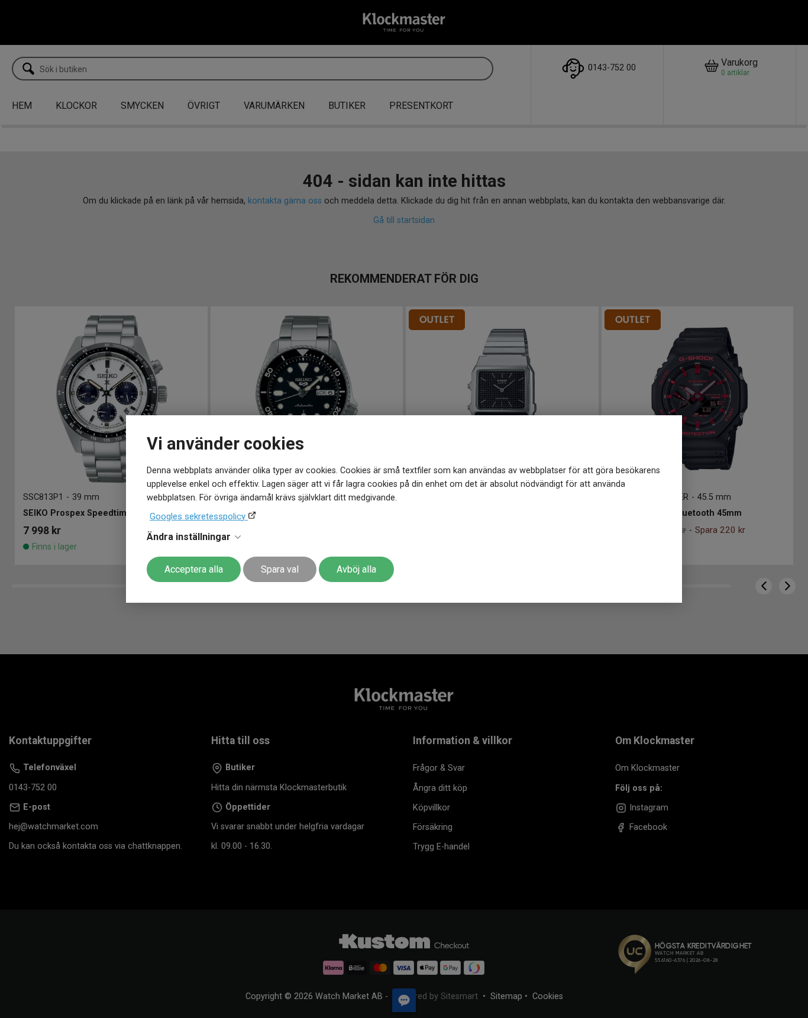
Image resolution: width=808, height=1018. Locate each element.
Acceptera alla (193, 569)
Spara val (280, 569)
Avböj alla (356, 569)
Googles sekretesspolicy (199, 516)
